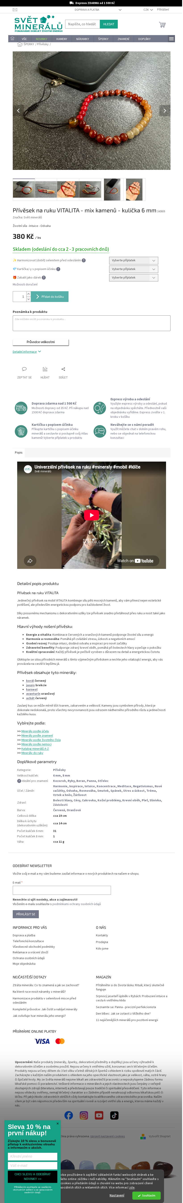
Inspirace (76, 786)
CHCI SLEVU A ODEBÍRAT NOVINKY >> (33, 1177)
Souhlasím (148, 1195)
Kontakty (102, 935)
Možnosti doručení (25, 285)
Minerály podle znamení (37, 735)
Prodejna (102, 942)
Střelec (103, 781)
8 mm (66, 775)
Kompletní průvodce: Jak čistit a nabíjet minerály (45, 1009)
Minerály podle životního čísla (41, 740)
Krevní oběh (131, 800)
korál (30, 681)
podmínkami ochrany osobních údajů (76, 904)
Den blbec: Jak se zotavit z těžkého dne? (123, 1014)
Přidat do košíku (53, 296)
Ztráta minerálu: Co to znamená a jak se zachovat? (46, 985)
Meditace (124, 786)
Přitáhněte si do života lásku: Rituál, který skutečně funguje (130, 987)
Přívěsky (59, 770)
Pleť (145, 800)
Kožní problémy (109, 800)
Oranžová (74, 810)
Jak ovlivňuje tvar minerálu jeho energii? (39, 1016)
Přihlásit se (25, 914)
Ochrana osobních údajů (29, 958)
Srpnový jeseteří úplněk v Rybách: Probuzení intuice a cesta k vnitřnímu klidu (131, 998)
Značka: (27, 217)
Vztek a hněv (62, 795)
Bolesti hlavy (62, 800)
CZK (146, 10)
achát (30, 698)
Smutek (103, 791)
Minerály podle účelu (35, 731)
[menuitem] (12, 39)
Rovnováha (87, 791)
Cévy (77, 800)
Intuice (90, 786)
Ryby (71, 781)
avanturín (33, 694)
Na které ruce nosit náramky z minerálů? (39, 992)
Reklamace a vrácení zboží (30, 952)
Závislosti (60, 805)
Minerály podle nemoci (36, 744)
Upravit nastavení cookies (107, 1136)
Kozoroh (59, 781)
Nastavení (117, 1195)
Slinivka (155, 800)
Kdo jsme (102, 949)
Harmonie (60, 786)
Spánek (115, 791)
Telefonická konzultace (28, 941)
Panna (91, 781)
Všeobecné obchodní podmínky (34, 947)
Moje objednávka (24, 964)
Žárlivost (80, 795)
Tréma (151, 791)
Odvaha (71, 791)
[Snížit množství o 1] (28, 299)
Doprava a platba (87, 10)
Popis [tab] (19, 452)
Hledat (108, 24)
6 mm (57, 775)
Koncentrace (106, 786)
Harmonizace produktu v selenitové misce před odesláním (44, 1000)
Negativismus (143, 786)
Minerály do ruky (32, 753)
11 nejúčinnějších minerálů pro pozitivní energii (127, 1020)
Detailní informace (25, 352)
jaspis (30, 685)
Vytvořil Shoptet (160, 1136)
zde (132, 1187)
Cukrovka (89, 800)
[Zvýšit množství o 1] (28, 294)
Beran (80, 781)
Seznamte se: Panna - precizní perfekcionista (126, 1007)
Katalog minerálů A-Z (35, 749)
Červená (59, 810)
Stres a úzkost (134, 791)
